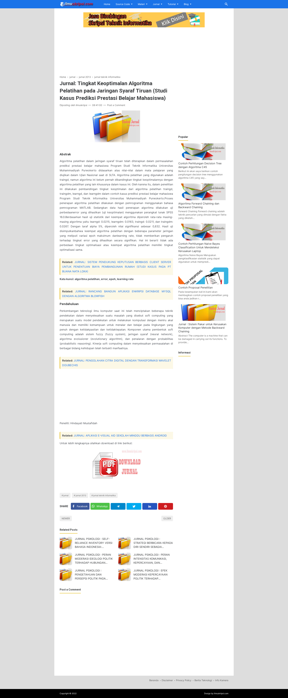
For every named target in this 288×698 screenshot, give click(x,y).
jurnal (65, 495)
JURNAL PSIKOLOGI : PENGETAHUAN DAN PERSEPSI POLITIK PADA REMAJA (90, 575)
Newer (66, 518)
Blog (186, 4)
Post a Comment (116, 105)
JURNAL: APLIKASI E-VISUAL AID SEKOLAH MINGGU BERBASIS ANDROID (120, 435)
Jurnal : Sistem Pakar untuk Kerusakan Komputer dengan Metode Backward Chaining (202, 327)
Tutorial (172, 4)
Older (167, 518)
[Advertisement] (116, 51)
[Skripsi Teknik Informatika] (77, 4)
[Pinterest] (165, 506)
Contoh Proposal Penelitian (195, 287)
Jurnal (156, 4)
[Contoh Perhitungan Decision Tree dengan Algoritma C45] (203, 159)
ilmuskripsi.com (221, 693)
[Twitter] (133, 506)
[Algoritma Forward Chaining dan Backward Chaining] (203, 199)
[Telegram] (118, 506)
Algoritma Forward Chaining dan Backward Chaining (198, 205)
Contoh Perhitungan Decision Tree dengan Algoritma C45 (200, 165)
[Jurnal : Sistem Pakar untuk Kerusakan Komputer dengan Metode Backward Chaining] (203, 320)
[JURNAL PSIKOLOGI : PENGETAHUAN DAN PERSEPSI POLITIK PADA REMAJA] (66, 574)
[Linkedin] (149, 506)
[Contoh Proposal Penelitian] (203, 283)
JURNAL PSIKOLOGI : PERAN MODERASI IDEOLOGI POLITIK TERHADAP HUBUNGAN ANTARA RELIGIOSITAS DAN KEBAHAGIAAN (94, 559)
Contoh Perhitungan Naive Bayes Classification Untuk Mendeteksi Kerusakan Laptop (199, 247)
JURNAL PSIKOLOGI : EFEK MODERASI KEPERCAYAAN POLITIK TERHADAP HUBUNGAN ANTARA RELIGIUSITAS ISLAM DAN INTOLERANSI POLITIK (151, 575)
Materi (141, 4)
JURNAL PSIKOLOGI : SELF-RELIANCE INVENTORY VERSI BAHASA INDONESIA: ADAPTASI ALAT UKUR (93, 543)
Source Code (123, 4)
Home (107, 4)
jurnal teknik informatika (104, 495)
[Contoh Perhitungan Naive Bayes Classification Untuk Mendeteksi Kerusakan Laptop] (203, 239)
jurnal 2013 (81, 495)
